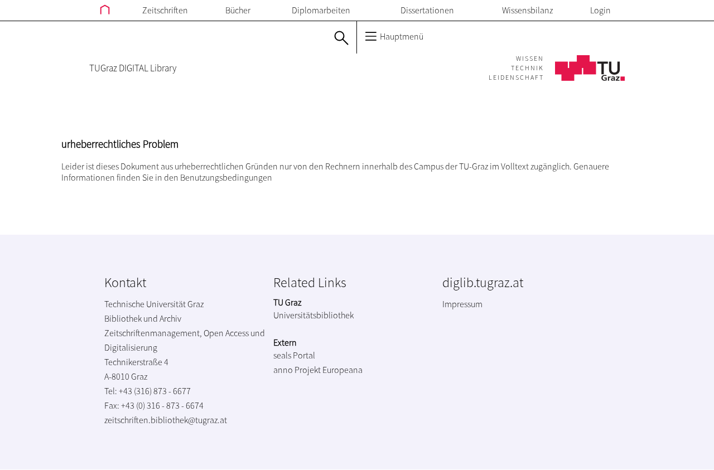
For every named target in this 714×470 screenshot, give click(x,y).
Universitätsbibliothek (313, 315)
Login (600, 10)
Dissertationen (427, 10)
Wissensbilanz (527, 10)
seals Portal (294, 355)
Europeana (342, 369)
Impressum (462, 303)
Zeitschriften (165, 10)
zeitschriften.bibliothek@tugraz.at (165, 419)
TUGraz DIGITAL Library (132, 68)
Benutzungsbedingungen (226, 177)
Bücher (237, 10)
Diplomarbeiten (321, 10)
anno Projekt (297, 369)
